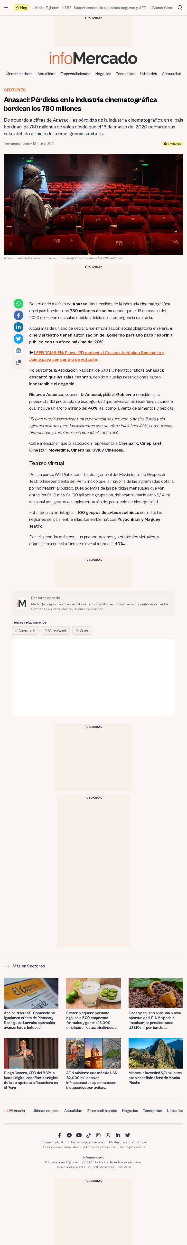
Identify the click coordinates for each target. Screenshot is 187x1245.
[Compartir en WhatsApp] (18, 304)
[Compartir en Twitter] (18, 339)
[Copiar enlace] (18, 362)
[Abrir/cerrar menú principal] (6, 8)
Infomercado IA (52, 1142)
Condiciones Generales (60, 1147)
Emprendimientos (75, 74)
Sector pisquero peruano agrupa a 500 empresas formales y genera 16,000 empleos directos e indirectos (91, 1020)
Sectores (15, 90)
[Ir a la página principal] (93, 58)
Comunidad (171, 74)
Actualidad (46, 74)
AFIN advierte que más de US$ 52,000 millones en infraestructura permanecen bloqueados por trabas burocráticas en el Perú (91, 1080)
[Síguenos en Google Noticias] (18, 350)
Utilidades (148, 74)
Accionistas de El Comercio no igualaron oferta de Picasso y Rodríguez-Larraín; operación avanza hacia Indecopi (29, 1020)
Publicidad (139, 1142)
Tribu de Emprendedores (86, 1142)
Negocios (103, 74)
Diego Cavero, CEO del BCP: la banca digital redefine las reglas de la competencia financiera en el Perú (31, 1080)
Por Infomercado (17, 144)
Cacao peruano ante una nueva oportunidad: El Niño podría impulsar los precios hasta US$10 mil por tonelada (155, 1020)
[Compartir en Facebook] (18, 315)
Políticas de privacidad (99, 1147)
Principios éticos (132, 1147)
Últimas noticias (19, 74)
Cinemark (27, 630)
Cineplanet (57, 630)
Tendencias (125, 74)
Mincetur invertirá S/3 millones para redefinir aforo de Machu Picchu (155, 1078)
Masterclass (118, 1142)
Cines (84, 630)
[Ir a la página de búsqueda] (180, 8)
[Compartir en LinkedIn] (18, 327)
